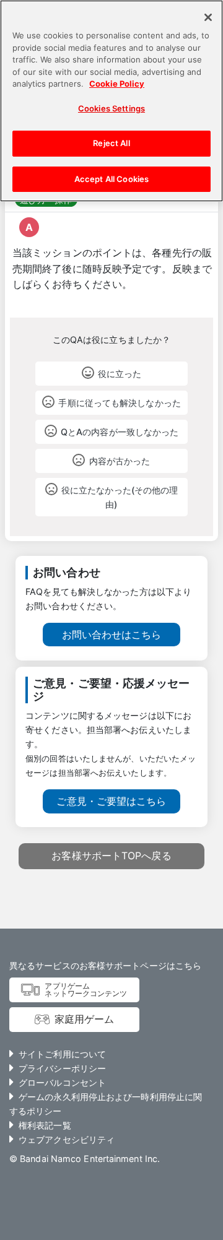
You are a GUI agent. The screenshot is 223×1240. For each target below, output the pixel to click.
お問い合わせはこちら (112, 634)
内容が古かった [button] (120, 461)
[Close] (208, 17)
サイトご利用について (62, 1054)
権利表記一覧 (45, 1125)
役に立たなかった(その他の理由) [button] (119, 497)
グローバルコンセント (62, 1082)
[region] (111, 101)
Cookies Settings (111, 108)
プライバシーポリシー (62, 1068)
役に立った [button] (119, 373)
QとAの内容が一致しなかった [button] (119, 432)
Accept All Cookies (111, 179)
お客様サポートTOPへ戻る (111, 855)
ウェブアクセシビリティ (67, 1139)
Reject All (111, 143)
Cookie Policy (116, 84)
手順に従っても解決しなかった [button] (119, 402)
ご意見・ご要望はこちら (111, 801)
